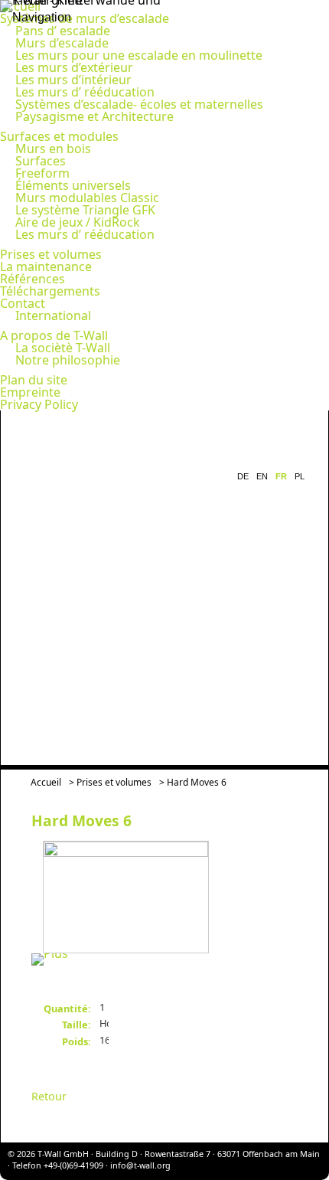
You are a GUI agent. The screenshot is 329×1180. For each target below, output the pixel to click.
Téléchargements (50, 291)
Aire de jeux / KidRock (77, 222)
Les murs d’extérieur (74, 67)
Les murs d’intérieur (73, 79)
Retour (49, 1096)
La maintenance (46, 266)
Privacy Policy (39, 404)
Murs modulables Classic (87, 197)
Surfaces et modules (59, 136)
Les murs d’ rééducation (85, 91)
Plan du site (33, 379)
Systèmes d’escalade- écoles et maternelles (139, 104)
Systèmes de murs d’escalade (84, 18)
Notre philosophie (67, 359)
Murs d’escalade (62, 42)
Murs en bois (53, 148)
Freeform (42, 173)
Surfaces (40, 160)
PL (300, 476)
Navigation (41, 17)
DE (243, 476)
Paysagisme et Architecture (94, 116)
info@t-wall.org (140, 1165)
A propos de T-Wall (54, 335)
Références (32, 278)
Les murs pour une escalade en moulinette (138, 55)
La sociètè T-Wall (62, 347)
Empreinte (30, 392)
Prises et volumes (51, 254)
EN (262, 476)
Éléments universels (73, 185)
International (53, 315)
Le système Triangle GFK (85, 209)
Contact (22, 303)
